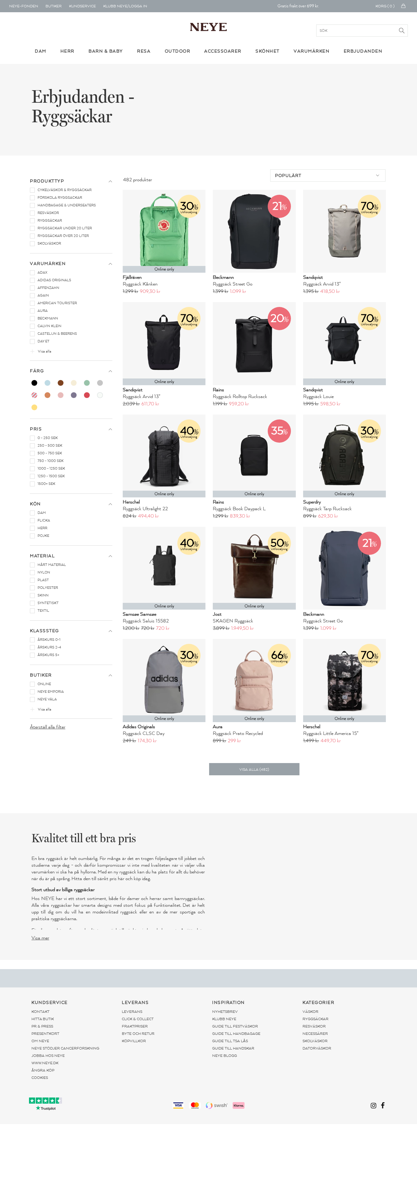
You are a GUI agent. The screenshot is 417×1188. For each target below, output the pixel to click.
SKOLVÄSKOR (315, 1041)
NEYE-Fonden (23, 6)
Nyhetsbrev (225, 1011)
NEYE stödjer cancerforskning (65, 1048)
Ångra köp (42, 1070)
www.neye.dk (44, 1063)
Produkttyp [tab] (47, 181)
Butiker (53, 6)
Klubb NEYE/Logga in (125, 6)
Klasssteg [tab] (44, 630)
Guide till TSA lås (230, 1041)
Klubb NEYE (224, 1019)
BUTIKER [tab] (41, 675)
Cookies (39, 1077)
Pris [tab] (36, 429)
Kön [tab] (35, 504)
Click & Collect (138, 1019)
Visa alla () (254, 769)
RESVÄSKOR (314, 1026)
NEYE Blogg (224, 1055)
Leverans (132, 1011)
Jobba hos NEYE (48, 1055)
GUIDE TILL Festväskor (235, 1026)
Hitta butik (42, 1019)
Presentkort (45, 1033)
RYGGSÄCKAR (315, 1019)
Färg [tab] (37, 371)
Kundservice (82, 6)
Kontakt (40, 1011)
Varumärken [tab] (48, 263)
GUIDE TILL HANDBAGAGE (236, 1033)
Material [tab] (42, 556)
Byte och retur (138, 1033)
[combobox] (328, 175)
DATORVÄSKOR (317, 1048)
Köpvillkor (134, 1041)
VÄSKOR (310, 1011)
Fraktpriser (135, 1026)
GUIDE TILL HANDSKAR (233, 1048)
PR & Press (42, 1026)
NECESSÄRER (315, 1033)
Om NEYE (40, 1041)
